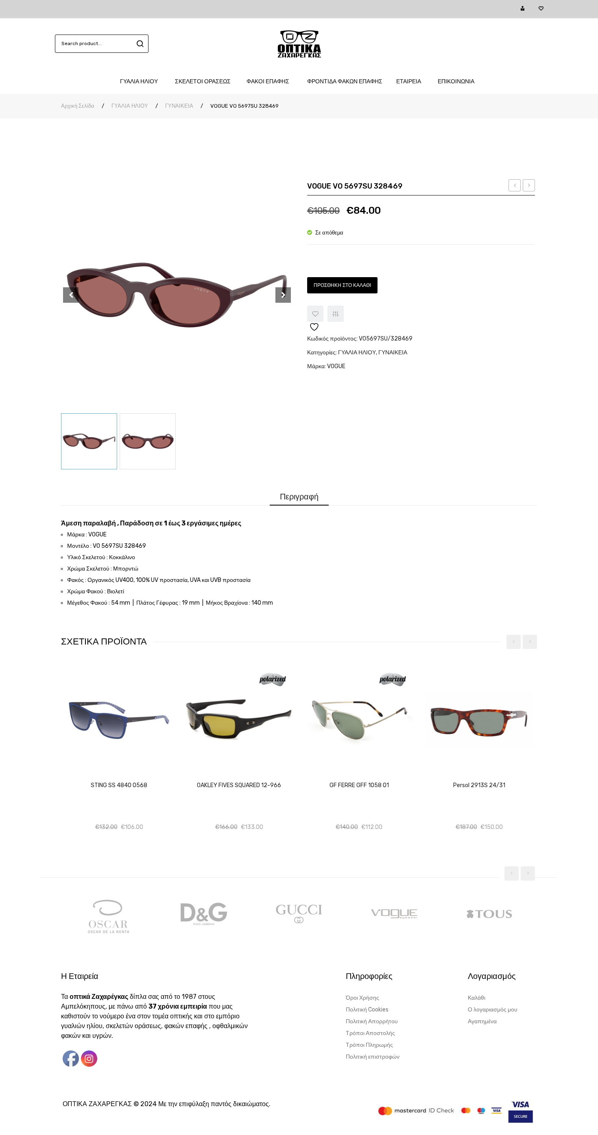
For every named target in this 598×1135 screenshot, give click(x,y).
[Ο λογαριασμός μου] (522, 9)
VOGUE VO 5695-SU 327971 (515, 186)
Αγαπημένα (482, 1021)
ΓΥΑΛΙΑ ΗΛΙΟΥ (129, 106)
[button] (126, 776)
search (139, 43)
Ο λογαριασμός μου (492, 1009)
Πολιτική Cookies (367, 1009)
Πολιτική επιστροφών (372, 1056)
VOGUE (336, 366)
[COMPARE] (335, 314)
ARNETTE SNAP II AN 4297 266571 (529, 186)
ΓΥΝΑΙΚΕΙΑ (179, 106)
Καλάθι (476, 997)
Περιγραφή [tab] (299, 496)
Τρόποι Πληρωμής (369, 1045)
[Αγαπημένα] (540, 9)
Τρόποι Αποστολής (370, 1033)
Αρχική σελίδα (77, 106)
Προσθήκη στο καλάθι (342, 285)
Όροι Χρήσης (362, 997)
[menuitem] (143, 81)
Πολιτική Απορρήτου (372, 1021)
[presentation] (513, 642)
